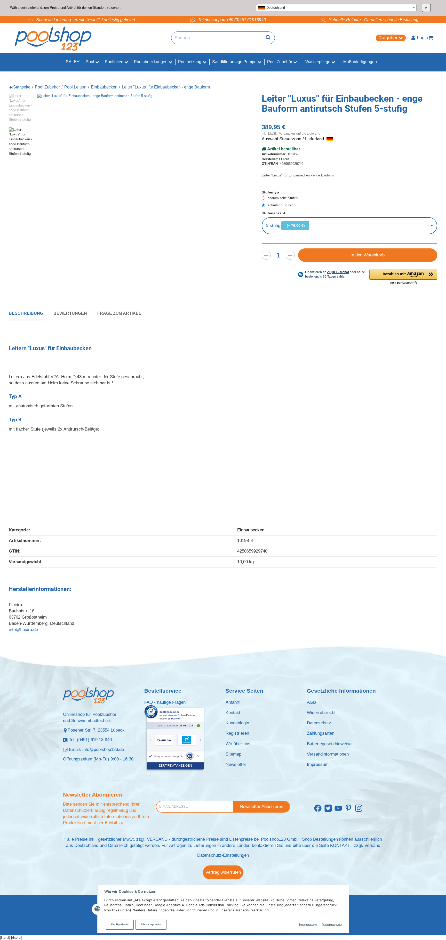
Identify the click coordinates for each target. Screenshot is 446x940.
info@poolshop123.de (103, 749)
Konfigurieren (120, 924)
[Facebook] (318, 809)
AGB (311, 702)
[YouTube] (338, 809)
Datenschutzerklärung (84, 810)
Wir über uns (238, 743)
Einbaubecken (250, 530)
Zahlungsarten (320, 733)
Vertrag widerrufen (223, 872)
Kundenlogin (237, 722)
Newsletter (236, 764)
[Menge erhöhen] (290, 255)
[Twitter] (328, 809)
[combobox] (336, 7)
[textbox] (336, 7)
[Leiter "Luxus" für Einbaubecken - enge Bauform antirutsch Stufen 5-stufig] (128, 185)
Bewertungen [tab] (70, 313)
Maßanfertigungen (360, 62)
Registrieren (237, 733)
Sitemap (233, 754)
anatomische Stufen (283, 198)
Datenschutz (332, 924)
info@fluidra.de (23, 629)
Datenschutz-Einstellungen (223, 855)
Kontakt (233, 712)
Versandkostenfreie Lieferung (299, 133)
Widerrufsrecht (321, 712)
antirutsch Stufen (280, 205)
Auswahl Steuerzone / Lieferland (293, 138)
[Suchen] (268, 38)
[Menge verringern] (266, 255)
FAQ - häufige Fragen (165, 702)
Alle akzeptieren (151, 924)
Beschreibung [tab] (26, 313)
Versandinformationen (328, 754)
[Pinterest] (348, 809)
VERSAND (157, 839)
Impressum (308, 924)
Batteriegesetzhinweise (329, 743)
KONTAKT (340, 845)
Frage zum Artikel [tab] (119, 313)
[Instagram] (358, 809)
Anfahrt (233, 702)
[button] (403, 277)
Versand (372, 845)
